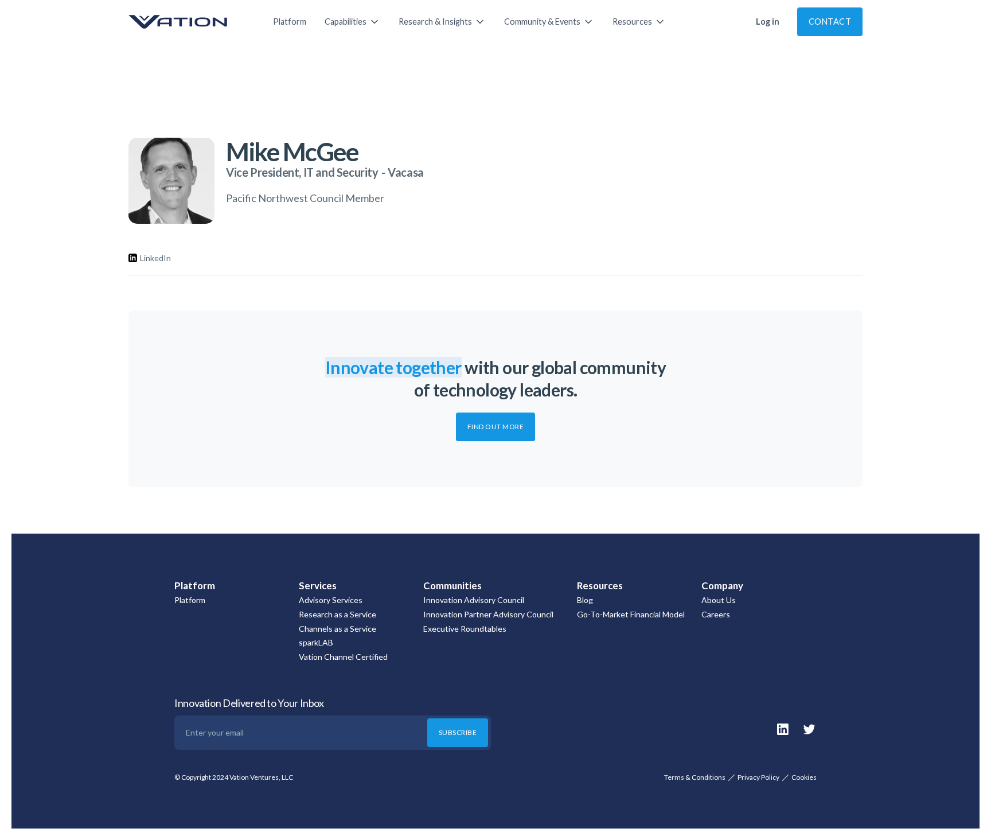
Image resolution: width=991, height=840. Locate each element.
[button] (352, 22)
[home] (189, 22)
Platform (289, 21)
